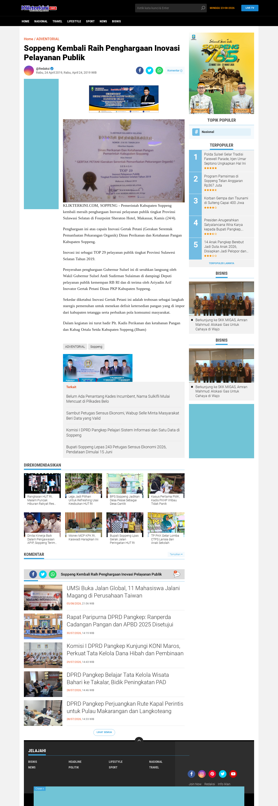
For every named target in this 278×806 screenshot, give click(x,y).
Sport (90, 21)
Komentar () (174, 70)
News (103, 21)
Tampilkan (175, 554)
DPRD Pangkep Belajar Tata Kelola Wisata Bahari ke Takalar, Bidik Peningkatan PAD (118, 678)
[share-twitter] (149, 70)
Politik (74, 767)
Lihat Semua (104, 732)
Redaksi (209, 784)
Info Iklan (224, 784)
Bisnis (116, 21)
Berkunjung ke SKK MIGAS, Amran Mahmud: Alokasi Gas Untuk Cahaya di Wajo (221, 324)
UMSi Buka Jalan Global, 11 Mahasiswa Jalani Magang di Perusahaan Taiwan (123, 592)
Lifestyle (74, 21)
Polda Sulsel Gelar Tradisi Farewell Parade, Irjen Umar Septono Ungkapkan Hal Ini (225, 159)
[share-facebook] (140, 70)
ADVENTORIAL (48, 39)
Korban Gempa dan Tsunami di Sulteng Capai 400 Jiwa (226, 200)
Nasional (41, 21)
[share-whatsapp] (159, 70)
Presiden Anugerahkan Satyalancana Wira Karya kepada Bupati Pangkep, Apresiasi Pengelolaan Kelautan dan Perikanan (223, 225)
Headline (75, 761)
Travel (57, 21)
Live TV (250, 8)
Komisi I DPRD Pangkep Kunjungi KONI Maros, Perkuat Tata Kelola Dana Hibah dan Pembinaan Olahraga (125, 653)
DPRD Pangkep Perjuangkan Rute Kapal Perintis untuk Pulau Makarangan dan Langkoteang (125, 707)
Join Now (195, 784)
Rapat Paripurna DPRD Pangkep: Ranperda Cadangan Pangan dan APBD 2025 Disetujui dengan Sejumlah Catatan (120, 624)
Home (25, 21)
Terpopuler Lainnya (221, 263)
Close (39, 788)
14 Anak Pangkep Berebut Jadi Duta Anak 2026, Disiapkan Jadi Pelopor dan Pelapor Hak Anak (225, 246)
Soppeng (96, 346)
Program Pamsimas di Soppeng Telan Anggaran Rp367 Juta (223, 180)
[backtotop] (139, 741)
